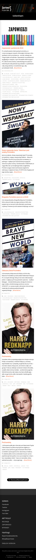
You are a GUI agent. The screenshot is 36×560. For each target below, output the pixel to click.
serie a (22, 89)
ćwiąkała (23, 382)
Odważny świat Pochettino (11, 270)
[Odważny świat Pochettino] (18, 267)
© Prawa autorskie (11, 555)
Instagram (5, 510)
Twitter (4, 507)
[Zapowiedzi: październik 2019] (18, 45)
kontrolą (5, 383)
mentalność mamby (8, 84)
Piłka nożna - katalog (18, 177)
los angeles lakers (13, 80)
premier (4, 467)
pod (11, 383)
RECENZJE (5, 522)
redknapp (19, 383)
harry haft (17, 77)
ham (28, 382)
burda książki (29, 73)
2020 (5, 296)
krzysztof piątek (25, 79)
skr (24, 383)
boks (22, 73)
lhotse (4, 80)
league (23, 465)
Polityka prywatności (24, 555)
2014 (5, 382)
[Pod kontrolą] (18, 353)
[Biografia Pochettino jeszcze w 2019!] (18, 194)
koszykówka (15, 79)
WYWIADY (5, 528)
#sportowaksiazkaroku (10, 536)
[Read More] (18, 68)
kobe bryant (6, 79)
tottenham (15, 91)
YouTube (5, 513)
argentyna (7, 177)
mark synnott (6, 82)
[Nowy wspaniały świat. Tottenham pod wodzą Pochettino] (18, 147)
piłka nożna (23, 86)
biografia (10, 296)
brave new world (19, 296)
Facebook (5, 504)
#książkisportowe (8, 539)
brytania (17, 382)
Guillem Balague (7, 77)
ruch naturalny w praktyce (10, 89)
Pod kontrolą (6, 356)
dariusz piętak (6, 75)
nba (16, 84)
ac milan (6, 73)
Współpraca (10, 557)
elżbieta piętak (16, 75)
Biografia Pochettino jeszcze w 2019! (15, 197)
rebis (13, 467)
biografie (10, 382)
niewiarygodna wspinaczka (10, 86)
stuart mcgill (6, 91)
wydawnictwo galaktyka (10, 95)
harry (11, 465)
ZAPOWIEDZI (6, 525)
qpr (14, 383)
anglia (6, 465)
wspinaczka (23, 91)
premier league (18, 88)
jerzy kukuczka (25, 77)
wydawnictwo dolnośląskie (10, 93)
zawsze (19, 385)
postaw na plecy (7, 88)
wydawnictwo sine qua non (10, 97)
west (9, 385)
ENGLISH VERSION (8, 543)
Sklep (30, 557)
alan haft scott (15, 73)
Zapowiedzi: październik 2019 (12, 48)
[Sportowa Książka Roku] (7, 11)
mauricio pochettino (18, 82)
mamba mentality (25, 80)
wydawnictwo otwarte (26, 95)
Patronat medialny (21, 557)
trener (4, 385)
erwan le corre (26, 75)
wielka (14, 385)
